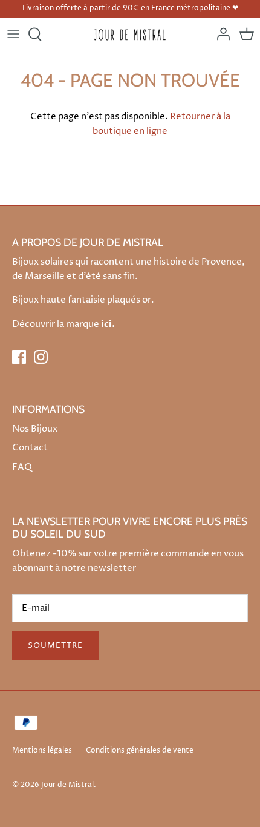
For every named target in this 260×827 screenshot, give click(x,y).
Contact (30, 447)
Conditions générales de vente (139, 750)
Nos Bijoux (34, 429)
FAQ (22, 467)
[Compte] (220, 34)
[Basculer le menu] (13, 34)
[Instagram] (41, 357)
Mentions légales (42, 750)
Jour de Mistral (67, 785)
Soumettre (55, 645)
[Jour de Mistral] (130, 34)
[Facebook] (19, 357)
